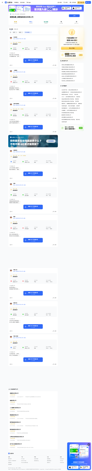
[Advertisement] (33, 257)
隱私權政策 (49, 460)
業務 (14, 183)
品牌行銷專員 (16, 103)
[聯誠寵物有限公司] (33, 416)
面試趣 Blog (36, 460)
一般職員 (15, 70)
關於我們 (10, 458)
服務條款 (48, 458)
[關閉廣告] (88, 444)
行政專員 (15, 37)
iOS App (22, 458)
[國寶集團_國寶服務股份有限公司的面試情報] (76, 22)
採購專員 (15, 150)
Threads (61, 460)
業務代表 (15, 302)
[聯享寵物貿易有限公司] (33, 424)
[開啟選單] (2, 2)
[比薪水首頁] (11, 453)
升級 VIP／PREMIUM (12, 460)
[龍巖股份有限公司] (33, 395)
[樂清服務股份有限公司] (33, 431)
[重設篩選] (10, 32)
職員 (14, 216)
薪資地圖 (10, 464)
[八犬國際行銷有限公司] (33, 409)
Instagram (62, 458)
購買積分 (10, 462)
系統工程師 (15, 336)
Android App (23, 460)
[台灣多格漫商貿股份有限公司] (33, 438)
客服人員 (15, 269)
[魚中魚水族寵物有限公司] (33, 445)
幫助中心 (48, 462)
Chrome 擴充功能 (24, 462)
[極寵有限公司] (33, 402)
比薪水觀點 (36, 458)
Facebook (62, 462)
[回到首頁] (11, 14)
